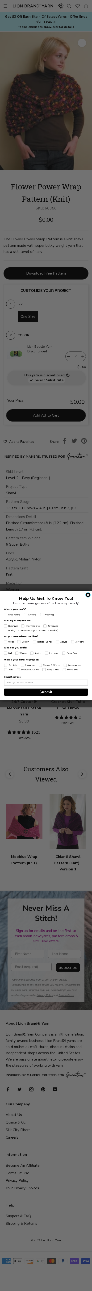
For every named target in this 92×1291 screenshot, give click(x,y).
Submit (45, 691)
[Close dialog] (88, 594)
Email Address (12, 676)
